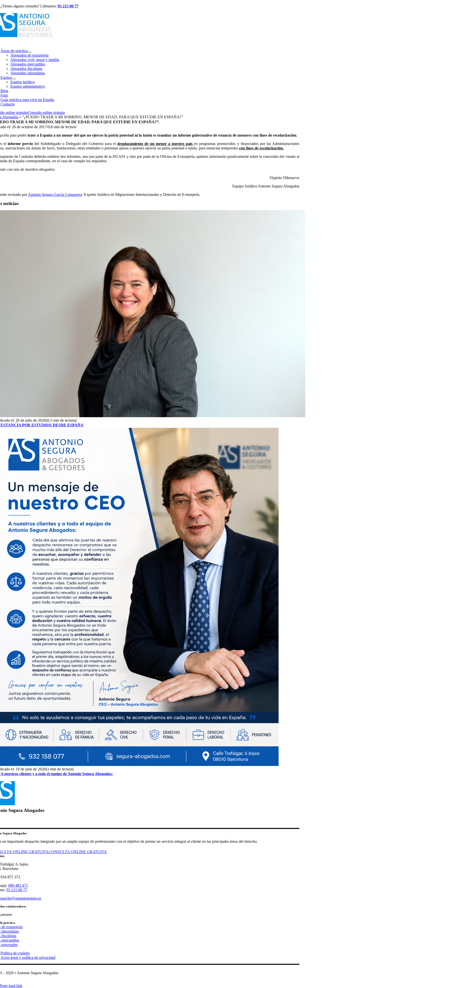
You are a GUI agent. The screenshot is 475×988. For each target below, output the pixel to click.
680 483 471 (18, 885)
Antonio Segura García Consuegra (55, 194)
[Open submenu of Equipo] (14, 79)
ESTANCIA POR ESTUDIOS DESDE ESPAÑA (41, 425)
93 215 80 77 (68, 6)
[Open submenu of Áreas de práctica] (29, 52)
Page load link (11, 986)
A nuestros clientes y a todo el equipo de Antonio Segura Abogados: (56, 774)
